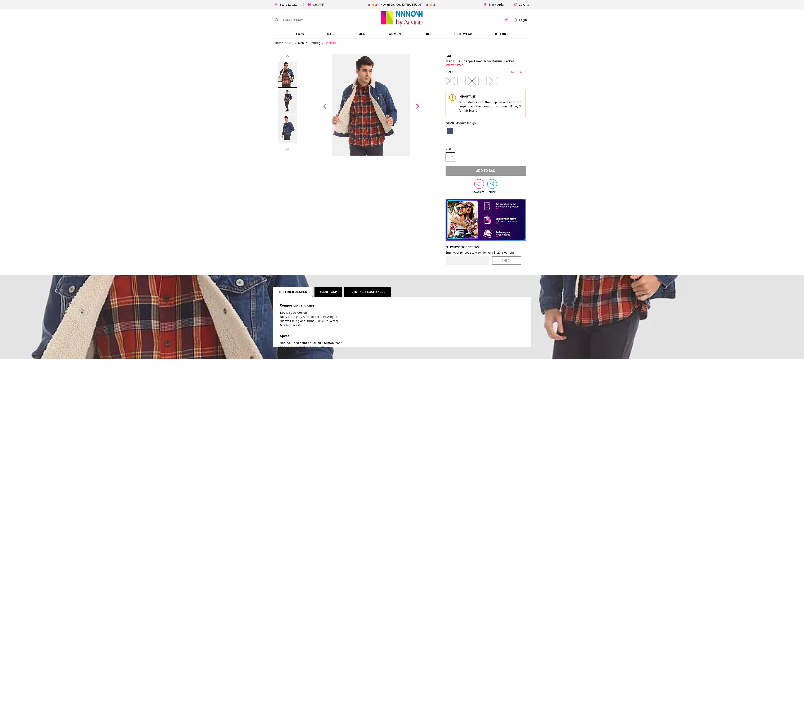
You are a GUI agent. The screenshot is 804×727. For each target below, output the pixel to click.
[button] (450, 131)
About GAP (328, 292)
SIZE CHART (518, 71)
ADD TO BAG (485, 170)
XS (450, 81)
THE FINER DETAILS (292, 292)
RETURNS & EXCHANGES (367, 292)
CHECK (506, 260)
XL (493, 81)
